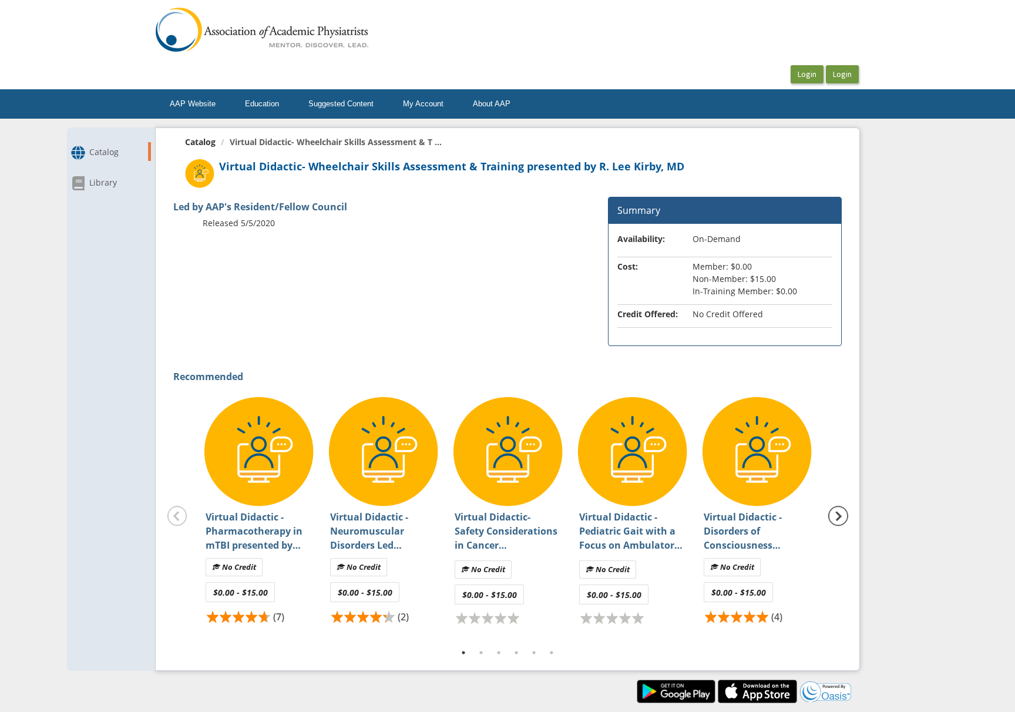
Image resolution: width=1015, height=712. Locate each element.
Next (838, 516)
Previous (177, 516)
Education (262, 103)
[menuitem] (192, 104)
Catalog (200, 141)
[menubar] (340, 104)
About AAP (491, 103)
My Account (423, 103)
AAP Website (193, 103)
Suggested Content (341, 103)
